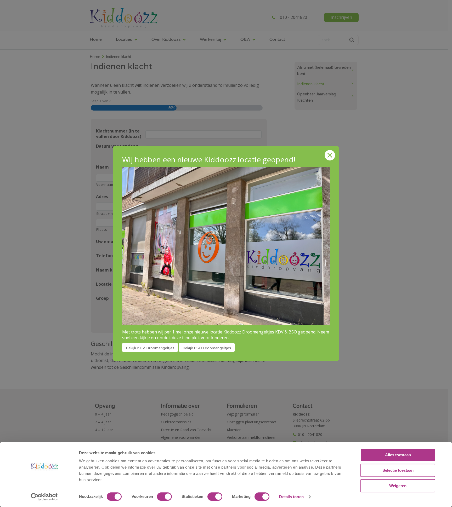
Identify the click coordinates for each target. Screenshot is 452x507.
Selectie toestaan (398, 470)
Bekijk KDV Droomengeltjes (150, 348)
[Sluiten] (330, 155)
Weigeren (397, 485)
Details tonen (291, 496)
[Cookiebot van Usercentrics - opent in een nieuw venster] (44, 497)
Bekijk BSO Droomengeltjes (207, 348)
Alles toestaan (398, 455)
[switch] (164, 496)
